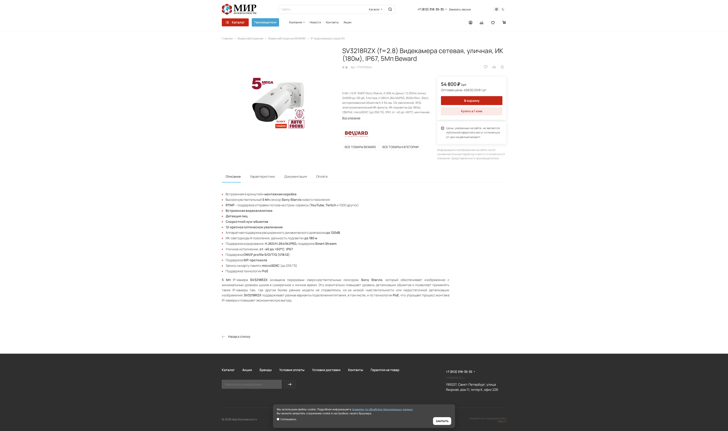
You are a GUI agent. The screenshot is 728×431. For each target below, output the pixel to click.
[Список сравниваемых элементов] (482, 22)
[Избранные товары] (493, 22)
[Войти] (470, 22)
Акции (247, 370)
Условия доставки (326, 370)
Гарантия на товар (385, 370)
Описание (233, 176)
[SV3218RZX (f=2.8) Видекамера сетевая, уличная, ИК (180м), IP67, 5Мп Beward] (278, 103)
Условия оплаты (291, 370)
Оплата (321, 176)
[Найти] (390, 9)
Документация (295, 176)
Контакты (355, 370)
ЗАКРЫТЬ (442, 421)
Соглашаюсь (288, 419)
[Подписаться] (289, 384)
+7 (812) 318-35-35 (430, 9)
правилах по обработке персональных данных (382, 409)
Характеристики (262, 176)
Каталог (228, 370)
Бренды (266, 370)
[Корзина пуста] (504, 22)
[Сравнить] (494, 67)
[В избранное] (486, 67)
